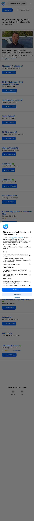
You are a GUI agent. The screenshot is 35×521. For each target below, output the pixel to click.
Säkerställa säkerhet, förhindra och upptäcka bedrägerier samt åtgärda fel (15, 282)
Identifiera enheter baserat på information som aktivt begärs (15, 274)
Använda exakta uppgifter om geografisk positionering (14, 270)
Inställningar (17, 294)
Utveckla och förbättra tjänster (11, 264)
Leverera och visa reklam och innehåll (14, 285)
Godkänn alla (17, 290)
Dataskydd (17, 297)
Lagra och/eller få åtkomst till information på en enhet (15, 255)
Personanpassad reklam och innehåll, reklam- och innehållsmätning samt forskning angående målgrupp (15, 260)
